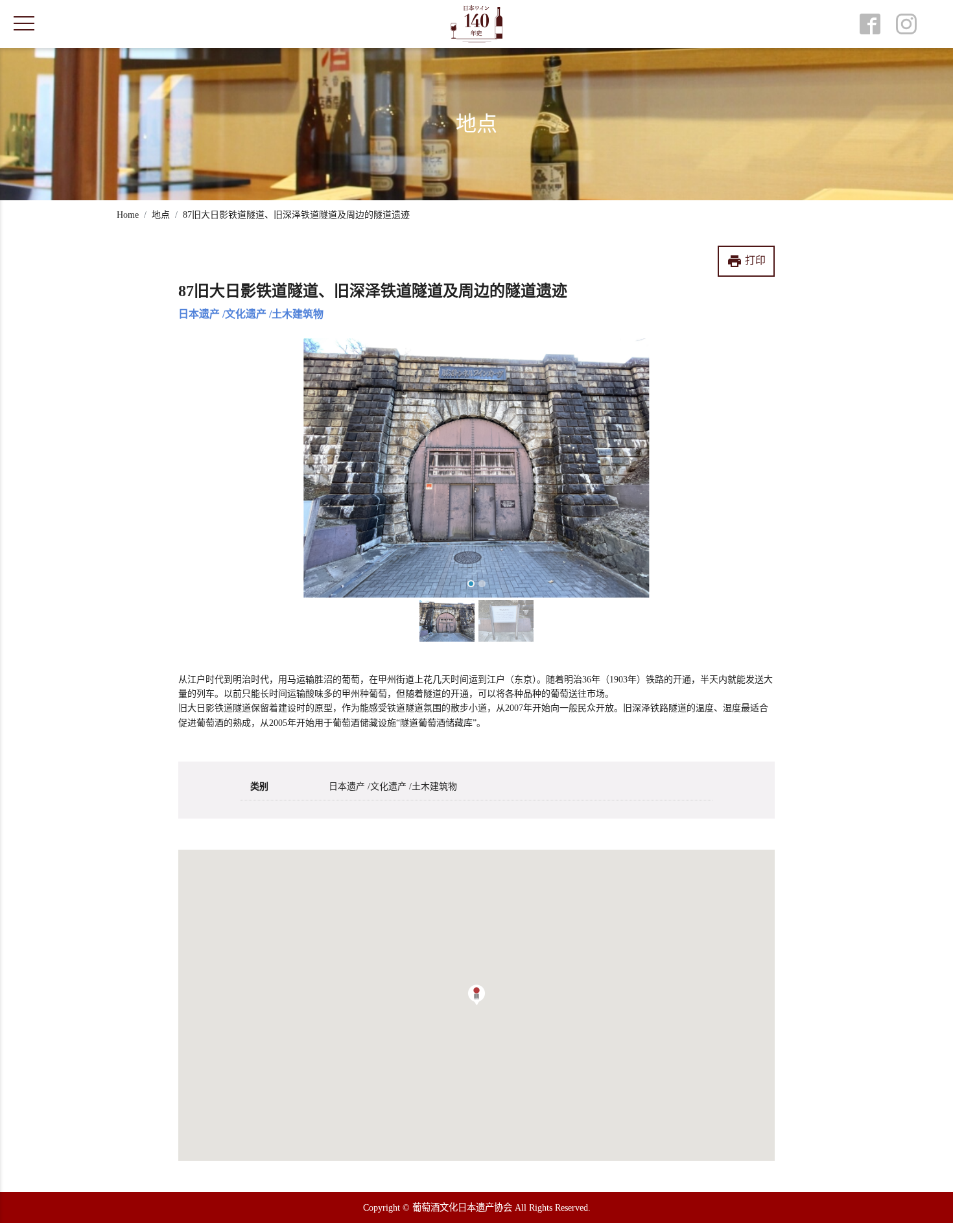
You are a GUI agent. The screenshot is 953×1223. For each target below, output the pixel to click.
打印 (746, 261)
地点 (161, 215)
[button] (476, 994)
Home (128, 215)
